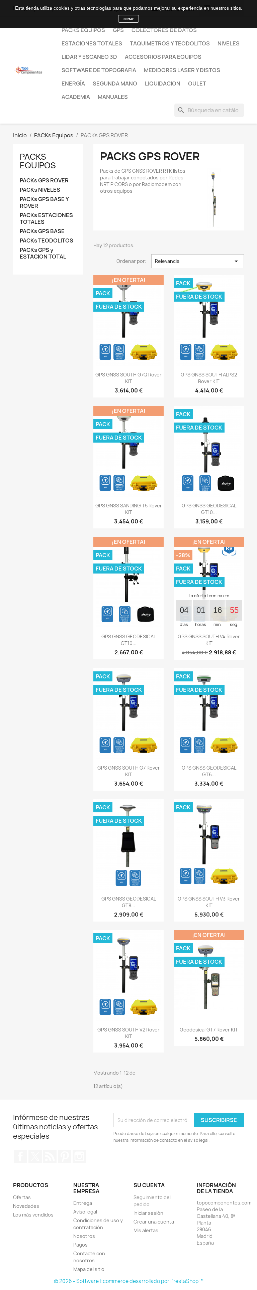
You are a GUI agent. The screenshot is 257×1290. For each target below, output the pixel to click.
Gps (118, 30)
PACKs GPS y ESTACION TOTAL (43, 253)
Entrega (82, 1203)
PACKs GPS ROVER (44, 180)
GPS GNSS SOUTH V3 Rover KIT (209, 902)
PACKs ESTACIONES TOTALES (46, 218)
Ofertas (22, 1197)
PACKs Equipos (83, 30)
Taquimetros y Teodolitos (170, 43)
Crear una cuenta (154, 1222)
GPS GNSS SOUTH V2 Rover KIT (128, 1032)
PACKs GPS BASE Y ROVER (44, 202)
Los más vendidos (33, 1215)
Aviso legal (85, 1211)
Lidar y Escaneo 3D (89, 56)
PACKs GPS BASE (42, 231)
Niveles (229, 43)
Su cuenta (149, 1185)
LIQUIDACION (162, 83)
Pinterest (64, 1156)
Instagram (79, 1156)
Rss (50, 1156)
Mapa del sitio (88, 1269)
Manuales (113, 97)
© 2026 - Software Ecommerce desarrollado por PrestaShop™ (128, 1281)
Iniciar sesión (148, 1213)
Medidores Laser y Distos (182, 70)
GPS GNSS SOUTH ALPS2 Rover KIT (209, 377)
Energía (73, 83)
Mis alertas (146, 1230)
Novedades (26, 1206)
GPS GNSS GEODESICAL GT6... (209, 771)
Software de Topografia (99, 70)
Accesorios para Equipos (163, 56)
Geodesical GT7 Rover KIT (209, 1029)
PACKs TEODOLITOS (46, 240)
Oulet (197, 83)
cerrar (128, 19)
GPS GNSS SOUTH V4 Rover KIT (209, 639)
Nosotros (84, 1236)
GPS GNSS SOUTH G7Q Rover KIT (128, 377)
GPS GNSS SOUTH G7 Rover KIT (128, 771)
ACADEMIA (76, 97)
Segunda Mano (115, 83)
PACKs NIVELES (40, 189)
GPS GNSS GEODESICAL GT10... (209, 508)
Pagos (80, 1245)
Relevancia (197, 261)
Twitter (35, 1156)
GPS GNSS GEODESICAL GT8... (128, 902)
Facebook (20, 1156)
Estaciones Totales (92, 43)
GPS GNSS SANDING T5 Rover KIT (128, 508)
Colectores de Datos (164, 30)
